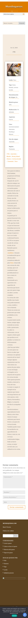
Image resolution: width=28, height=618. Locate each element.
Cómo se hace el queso (10, 546)
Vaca (16, 161)
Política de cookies (8, 531)
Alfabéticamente (9, 573)
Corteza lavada (16, 159)
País (5, 560)
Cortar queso (8, 543)
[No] (26, 612)
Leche (5, 570)
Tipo (5, 567)
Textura (6, 563)
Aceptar (14, 615)
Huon (12, 263)
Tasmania (10, 161)
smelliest (10, 253)
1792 (8, 154)
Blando (9, 156)
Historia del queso (9, 549)
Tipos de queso (8, 552)
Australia (13, 154)
